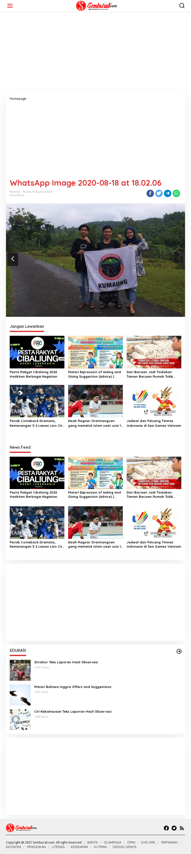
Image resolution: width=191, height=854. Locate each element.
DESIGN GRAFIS (125, 847)
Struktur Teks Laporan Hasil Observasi (66, 662)
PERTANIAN (169, 842)
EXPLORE (148, 842)
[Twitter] (174, 828)
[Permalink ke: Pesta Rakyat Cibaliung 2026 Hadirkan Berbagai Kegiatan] (37, 351)
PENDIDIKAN (36, 847)
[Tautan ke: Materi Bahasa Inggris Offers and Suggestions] (20, 694)
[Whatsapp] (176, 193)
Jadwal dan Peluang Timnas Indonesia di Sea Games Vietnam (154, 423)
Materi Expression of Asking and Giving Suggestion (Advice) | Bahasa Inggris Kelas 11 (94, 374)
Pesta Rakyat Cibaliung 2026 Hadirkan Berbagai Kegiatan (33, 374)
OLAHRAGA (17, 195)
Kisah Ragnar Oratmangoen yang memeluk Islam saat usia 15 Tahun (95, 423)
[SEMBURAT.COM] (96, 5)
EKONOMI (13, 847)
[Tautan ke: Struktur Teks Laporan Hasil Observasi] (20, 669)
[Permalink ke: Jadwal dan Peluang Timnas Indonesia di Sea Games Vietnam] (154, 401)
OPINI (131, 842)
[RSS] (182, 828)
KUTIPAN (100, 847)
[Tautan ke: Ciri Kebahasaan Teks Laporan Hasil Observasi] (20, 719)
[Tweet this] (159, 193)
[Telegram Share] (167, 193)
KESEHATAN (79, 847)
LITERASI (58, 847)
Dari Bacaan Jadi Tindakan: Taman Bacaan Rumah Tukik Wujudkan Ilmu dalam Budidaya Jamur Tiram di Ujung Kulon (153, 374)
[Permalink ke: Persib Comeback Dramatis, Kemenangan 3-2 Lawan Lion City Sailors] (37, 401)
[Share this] (150, 193)
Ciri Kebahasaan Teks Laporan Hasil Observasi (72, 711)
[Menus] (10, 5)
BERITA (92, 842)
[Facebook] (166, 828)
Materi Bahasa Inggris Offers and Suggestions (72, 687)
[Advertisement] (95, 54)
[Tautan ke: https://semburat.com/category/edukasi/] (179, 651)
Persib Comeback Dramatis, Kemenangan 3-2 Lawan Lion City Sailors (37, 423)
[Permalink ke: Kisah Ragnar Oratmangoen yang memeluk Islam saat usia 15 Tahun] (95, 401)
